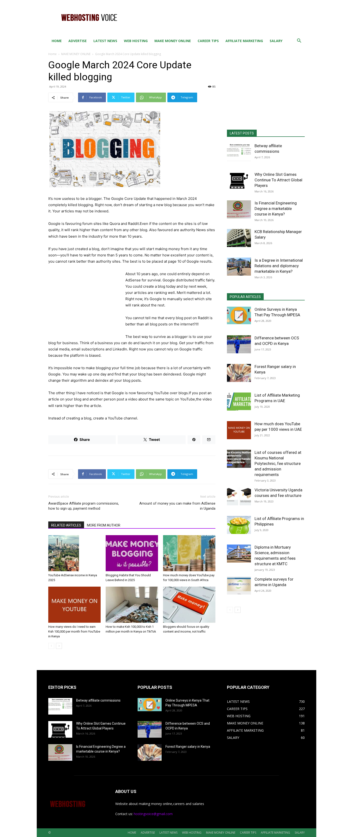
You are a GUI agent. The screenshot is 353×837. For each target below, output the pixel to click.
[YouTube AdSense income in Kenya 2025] (74, 553)
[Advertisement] (217, 17)
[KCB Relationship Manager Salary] (239, 238)
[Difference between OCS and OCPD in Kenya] (239, 344)
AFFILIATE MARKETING (244, 40)
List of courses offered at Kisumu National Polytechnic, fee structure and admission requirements (278, 463)
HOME (57, 40)
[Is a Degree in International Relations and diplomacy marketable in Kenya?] (239, 267)
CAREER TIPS (208, 40)
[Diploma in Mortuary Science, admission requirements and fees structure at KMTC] (239, 554)
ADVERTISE (77, 40)
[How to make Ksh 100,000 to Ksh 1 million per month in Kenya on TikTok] (132, 605)
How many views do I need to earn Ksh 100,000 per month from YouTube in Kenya (74, 631)
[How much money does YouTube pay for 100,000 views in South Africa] (189, 553)
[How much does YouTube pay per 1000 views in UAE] (239, 430)
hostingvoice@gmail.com (153, 814)
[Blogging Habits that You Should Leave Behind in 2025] (132, 553)
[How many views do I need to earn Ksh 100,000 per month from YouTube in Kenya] (74, 605)
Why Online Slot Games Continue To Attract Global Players (278, 180)
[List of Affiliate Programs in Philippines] (239, 525)
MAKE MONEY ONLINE (172, 40)
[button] (299, 41)
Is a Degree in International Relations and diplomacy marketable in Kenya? (279, 266)
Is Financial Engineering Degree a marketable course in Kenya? (276, 208)
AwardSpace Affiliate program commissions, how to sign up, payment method (83, 506)
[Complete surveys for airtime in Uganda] (239, 586)
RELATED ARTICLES (66, 525)
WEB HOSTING (136, 40)
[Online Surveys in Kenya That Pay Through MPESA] (239, 315)
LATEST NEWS (105, 40)
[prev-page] (51, 646)
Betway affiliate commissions (98, 700)
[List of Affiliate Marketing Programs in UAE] (239, 402)
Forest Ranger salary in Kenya (187, 746)
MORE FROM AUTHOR (103, 525)
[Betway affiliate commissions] (239, 152)
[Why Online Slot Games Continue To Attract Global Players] (239, 181)
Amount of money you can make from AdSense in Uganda (177, 506)
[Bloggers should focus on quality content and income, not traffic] (189, 605)
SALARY (276, 40)
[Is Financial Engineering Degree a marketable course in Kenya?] (239, 209)
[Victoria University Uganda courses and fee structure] (239, 496)
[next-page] (59, 646)
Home (52, 54)
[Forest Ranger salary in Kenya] (239, 373)
